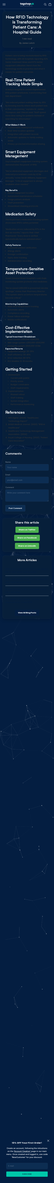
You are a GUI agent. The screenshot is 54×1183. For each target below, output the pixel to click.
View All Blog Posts (27, 612)
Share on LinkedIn (27, 546)
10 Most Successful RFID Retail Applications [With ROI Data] (25, 591)
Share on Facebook (27, 537)
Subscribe (27, 1174)
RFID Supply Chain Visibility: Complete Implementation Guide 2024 (23, 601)
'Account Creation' (22, 1151)
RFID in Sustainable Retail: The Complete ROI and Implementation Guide (26, 580)
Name (8, 462)
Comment (9, 487)
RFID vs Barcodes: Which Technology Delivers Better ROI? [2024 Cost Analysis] (26, 570)
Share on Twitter (27, 529)
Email (7, 475)
